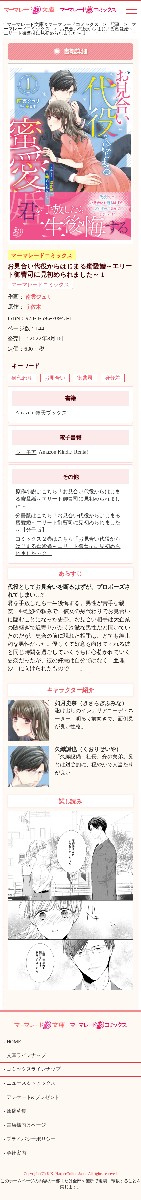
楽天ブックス (51, 413)
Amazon (24, 412)
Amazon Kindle (55, 452)
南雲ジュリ (39, 297)
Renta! (81, 452)
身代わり (21, 378)
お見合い (54, 378)
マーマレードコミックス (41, 255)
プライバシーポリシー (31, 1139)
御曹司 (85, 378)
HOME (14, 1041)
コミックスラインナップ (34, 1069)
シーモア (25, 452)
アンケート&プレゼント (33, 1097)
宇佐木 (33, 307)
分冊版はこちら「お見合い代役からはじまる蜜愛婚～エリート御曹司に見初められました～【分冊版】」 (67, 522)
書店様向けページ (26, 1125)
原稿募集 (16, 1111)
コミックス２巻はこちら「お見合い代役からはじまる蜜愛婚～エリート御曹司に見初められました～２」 (67, 546)
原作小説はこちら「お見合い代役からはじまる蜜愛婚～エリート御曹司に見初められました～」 (67, 498)
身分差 (112, 378)
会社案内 (16, 1152)
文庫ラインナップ (26, 1055)
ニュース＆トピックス (31, 1083)
